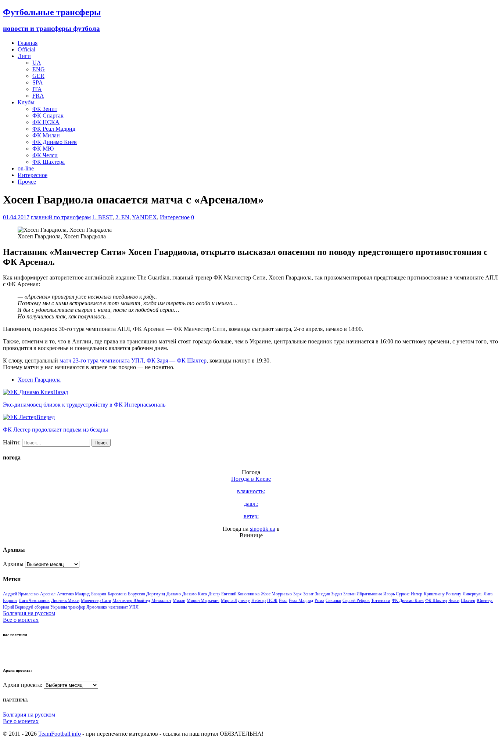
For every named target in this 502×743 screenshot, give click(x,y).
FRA (38, 96)
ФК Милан (46, 135)
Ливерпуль (472, 593)
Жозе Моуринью (276, 593)
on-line (26, 168)
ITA (37, 89)
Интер (416, 593)
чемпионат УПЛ (123, 607)
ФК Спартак (48, 115)
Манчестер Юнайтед (131, 600)
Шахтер (468, 600)
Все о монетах (21, 620)
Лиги (24, 56)
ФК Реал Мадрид (53, 129)
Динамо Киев (194, 593)
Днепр (214, 593)
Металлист (161, 600)
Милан (179, 600)
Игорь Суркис (396, 593)
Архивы (13, 564)
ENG (38, 69)
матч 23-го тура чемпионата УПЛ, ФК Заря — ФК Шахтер (133, 360)
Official (26, 49)
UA (36, 62)
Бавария (98, 593)
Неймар (258, 600)
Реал (283, 600)
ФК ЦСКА (46, 122)
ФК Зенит (44, 109)
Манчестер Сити (96, 600)
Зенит (308, 593)
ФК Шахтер (436, 600)
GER (38, 76)
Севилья (333, 600)
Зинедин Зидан (328, 593)
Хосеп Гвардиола (39, 379)
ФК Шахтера (48, 162)
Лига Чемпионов (34, 600)
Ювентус (485, 600)
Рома (319, 600)
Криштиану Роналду (442, 593)
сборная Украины (51, 607)
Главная (27, 43)
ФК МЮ (43, 148)
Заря (297, 593)
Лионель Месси (65, 600)
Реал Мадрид (301, 600)
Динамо (173, 593)
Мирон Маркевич (203, 600)
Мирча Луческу (235, 600)
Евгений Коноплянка (240, 593)
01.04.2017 (16, 217)
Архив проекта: (22, 685)
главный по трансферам (61, 217)
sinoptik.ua (262, 529)
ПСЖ (272, 600)
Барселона (117, 593)
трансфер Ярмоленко (87, 607)
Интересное (32, 175)
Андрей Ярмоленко (21, 593)
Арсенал (47, 593)
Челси (453, 600)
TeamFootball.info (59, 734)
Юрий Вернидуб (18, 607)
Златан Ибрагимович (362, 593)
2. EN (122, 217)
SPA (37, 82)
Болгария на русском (29, 613)
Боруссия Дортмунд (146, 593)
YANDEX (144, 217)
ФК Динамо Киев (54, 142)
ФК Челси (45, 155)
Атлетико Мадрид (73, 593)
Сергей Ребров (356, 600)
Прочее (27, 181)
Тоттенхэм (380, 600)
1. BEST (102, 217)
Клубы (26, 102)
